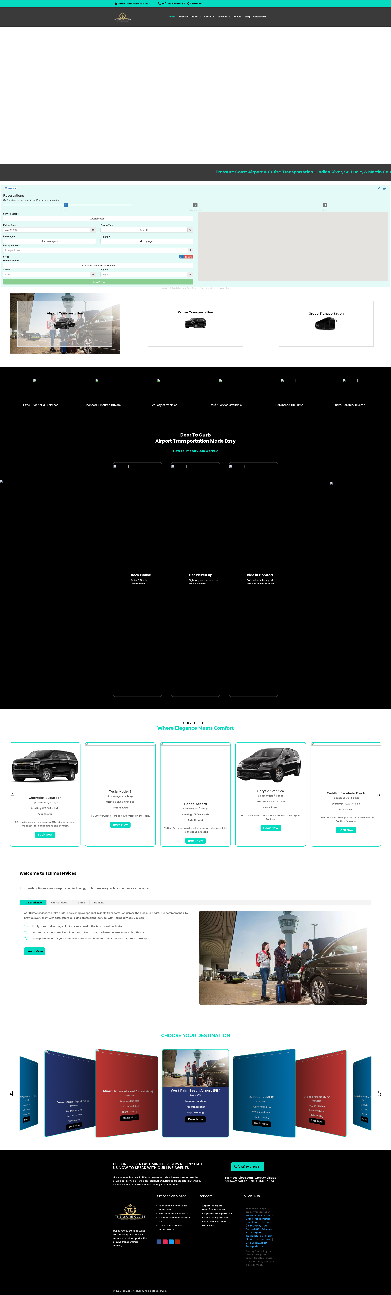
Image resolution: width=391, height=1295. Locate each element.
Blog (247, 17)
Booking (99, 902)
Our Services (59, 902)
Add (182, 256)
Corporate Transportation (217, 1213)
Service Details (11, 213)
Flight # (104, 269)
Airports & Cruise (188, 17)
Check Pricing (98, 281)
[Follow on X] (171, 1241)
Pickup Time (106, 225)
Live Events (208, 1225)
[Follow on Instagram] (165, 1241)
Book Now (45, 834)
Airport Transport (212, 1205)
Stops (6, 256)
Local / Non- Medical (213, 1209)
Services (222, 17)
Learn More (34, 951)
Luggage (105, 236)
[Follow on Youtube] (177, 1241)
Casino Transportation (215, 1217)
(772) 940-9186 (248, 1167)
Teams (80, 902)
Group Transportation (214, 1221)
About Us (209, 17)
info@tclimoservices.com (134, 3)
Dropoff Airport (11, 260)
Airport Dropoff (97, 218)
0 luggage (147, 241)
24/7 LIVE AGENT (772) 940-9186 (181, 3)
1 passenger (50, 241)
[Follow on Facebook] (159, 1241)
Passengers (9, 236)
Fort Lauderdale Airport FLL (173, 1213)
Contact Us (259, 17)
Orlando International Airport (98, 265)
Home (172, 17)
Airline (6, 269)
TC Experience (33, 902)
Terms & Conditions (208, 288)
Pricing (237, 17)
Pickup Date (9, 225)
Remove (188, 256)
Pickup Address (11, 245)
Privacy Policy (223, 288)
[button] (12, 794)
